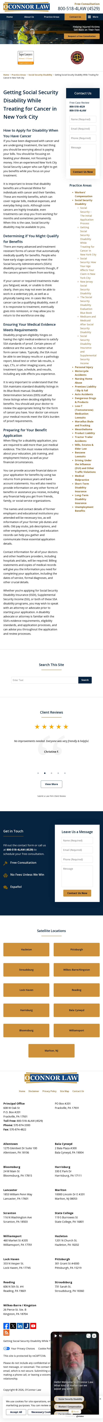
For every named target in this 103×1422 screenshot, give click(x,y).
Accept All (16, 1412)
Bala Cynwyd (76, 1010)
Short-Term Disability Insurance (82, 487)
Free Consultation (87, 4)
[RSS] (6, 1333)
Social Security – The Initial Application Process (86, 215)
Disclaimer (34, 1091)
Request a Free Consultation (82, 36)
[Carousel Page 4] (58, 773)
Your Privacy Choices (23, 1348)
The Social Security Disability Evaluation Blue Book (86, 304)
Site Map (64, 1091)
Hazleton (26, 949)
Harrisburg (26, 1010)
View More (51, 784)
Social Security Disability (40, 75)
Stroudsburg (26, 969)
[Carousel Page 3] (51, 773)
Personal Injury (84, 367)
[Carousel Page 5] (65, 773)
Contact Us (75, 16)
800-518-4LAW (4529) (79, 8)
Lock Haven (26, 990)
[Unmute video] (55, 1336)
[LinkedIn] (20, 1326)
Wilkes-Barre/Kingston (76, 969)
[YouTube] (33, 1326)
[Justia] (26, 1326)
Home (10, 16)
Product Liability (85, 433)
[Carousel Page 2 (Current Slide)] (44, 773)
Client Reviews (51, 712)
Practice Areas (51, 16)
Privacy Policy (50, 1091)
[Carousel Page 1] (38, 773)
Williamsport (76, 1030)
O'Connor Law (33, 1389)
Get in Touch (13, 831)
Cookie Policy (45, 1348)
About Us (29, 16)
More (95, 16)
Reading (76, 990)
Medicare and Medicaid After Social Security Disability (88, 324)
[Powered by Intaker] (80, 1416)
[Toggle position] (88, 1336)
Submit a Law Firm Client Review (51, 796)
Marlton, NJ (51, 1050)
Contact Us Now (83, 171)
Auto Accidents (84, 394)
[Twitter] (13, 1326)
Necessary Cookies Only (45, 1412)
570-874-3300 (22, 1125)
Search (85, 679)
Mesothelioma (83, 429)
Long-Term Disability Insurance (81, 499)
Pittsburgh (76, 949)
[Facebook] (6, 1326)
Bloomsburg (26, 1030)
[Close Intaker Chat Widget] (94, 1336)
